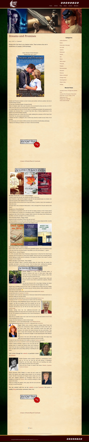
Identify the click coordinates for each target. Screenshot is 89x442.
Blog (61, 5)
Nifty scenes (62, 61)
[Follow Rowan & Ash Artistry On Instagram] (75, 3)
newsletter (20, 299)
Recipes (61, 66)
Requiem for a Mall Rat (65, 99)
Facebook (21, 293)
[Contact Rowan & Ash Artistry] (64, 3)
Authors (56, 5)
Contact (70, 5)
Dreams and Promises (22, 36)
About (65, 5)
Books (61, 43)
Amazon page (12, 308)
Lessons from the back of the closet (68, 94)
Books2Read (29, 161)
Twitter (26, 293)
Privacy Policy (35, 439)
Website (44, 365)
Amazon (22, 161)
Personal (62, 63)
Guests (61, 54)
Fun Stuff (62, 47)
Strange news (63, 77)
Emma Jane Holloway (65, 45)
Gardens (62, 50)
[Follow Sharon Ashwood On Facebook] (68, 3)
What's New (63, 82)
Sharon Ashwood (64, 75)
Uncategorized (63, 80)
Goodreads (37, 161)
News (61, 59)
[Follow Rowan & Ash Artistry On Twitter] (62, 3)
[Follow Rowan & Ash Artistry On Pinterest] (73, 3)
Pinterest (27, 323)
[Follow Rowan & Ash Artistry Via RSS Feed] (78, 3)
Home (50, 5)
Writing (61, 84)
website (42, 291)
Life (60, 57)
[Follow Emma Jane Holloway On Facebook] (71, 3)
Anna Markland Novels (35, 321)
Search (76, 5)
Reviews (62, 73)
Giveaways (62, 52)
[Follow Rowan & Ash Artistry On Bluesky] (66, 3)
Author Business (63, 40)
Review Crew (41, 298)
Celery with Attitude (64, 100)
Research (62, 70)
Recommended (63, 68)
